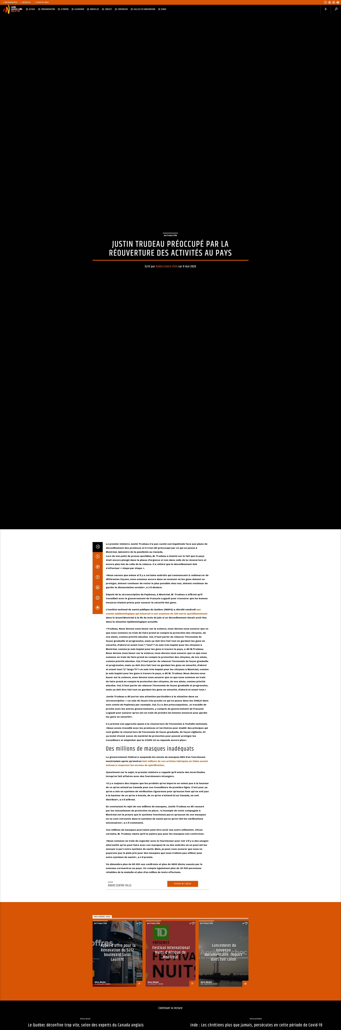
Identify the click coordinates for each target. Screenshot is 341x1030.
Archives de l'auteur (182, 934)
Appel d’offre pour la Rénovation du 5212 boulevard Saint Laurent (118, 1003)
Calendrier (79, 9)
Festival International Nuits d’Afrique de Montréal (171, 1003)
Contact (108, 9)
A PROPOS (65, 9)
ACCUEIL (32, 9)
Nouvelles (27, 2)
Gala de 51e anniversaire (144, 9)
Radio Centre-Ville (167, 290)
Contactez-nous (42, 2)
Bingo (163, 9)
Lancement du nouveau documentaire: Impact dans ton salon (223, 1003)
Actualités (170, 259)
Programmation (11, 2)
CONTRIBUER (123, 9)
